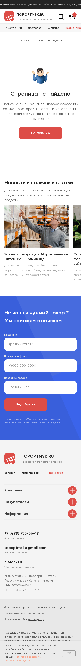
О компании (13, 27)
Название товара (15, 378)
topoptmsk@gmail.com (25, 548)
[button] (14, 538)
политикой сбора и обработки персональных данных (33, 423)
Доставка (35, 27)
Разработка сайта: (24, 619)
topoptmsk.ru (30, 15)
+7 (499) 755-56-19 (21, 533)
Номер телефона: (15, 356)
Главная (24, 40)
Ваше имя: (11, 335)
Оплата (53, 27)
